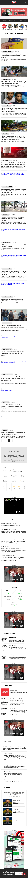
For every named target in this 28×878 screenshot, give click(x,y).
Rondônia (20, 20)
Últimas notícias (9, 520)
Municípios (8, 686)
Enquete (7, 787)
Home (4, 20)
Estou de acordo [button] (20, 873)
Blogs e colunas (9, 633)
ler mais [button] (4, 876)
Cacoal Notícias (11, 20)
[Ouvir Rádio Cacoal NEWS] (25, 874)
